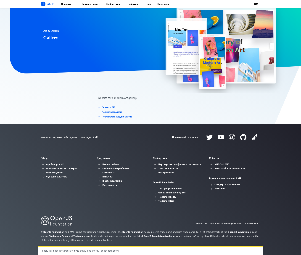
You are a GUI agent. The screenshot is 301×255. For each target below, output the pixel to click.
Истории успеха (54, 172)
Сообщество (113, 4)
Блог (148, 4)
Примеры (107, 176)
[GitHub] (243, 137)
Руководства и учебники (115, 168)
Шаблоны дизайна (112, 181)
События (132, 4)
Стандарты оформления (227, 184)
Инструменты (109, 185)
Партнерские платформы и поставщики (179, 164)
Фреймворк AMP (55, 164)
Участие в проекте (168, 168)
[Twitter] (209, 137)
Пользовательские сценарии (61, 168)
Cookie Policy (251, 223)
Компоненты (109, 172)
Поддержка (163, 4)
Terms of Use (201, 223)
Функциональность (56, 176)
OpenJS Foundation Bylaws (171, 192)
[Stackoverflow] (254, 137)
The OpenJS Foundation (170, 188)
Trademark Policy (167, 196)
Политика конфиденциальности (226, 223)
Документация (90, 4)
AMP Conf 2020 (221, 164)
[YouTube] (221, 137)
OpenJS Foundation (53, 231)
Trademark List (166, 201)
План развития (166, 172)
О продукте (67, 4)
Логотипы (219, 188)
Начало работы (110, 164)
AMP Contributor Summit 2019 (229, 168)
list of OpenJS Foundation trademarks (157, 235)
